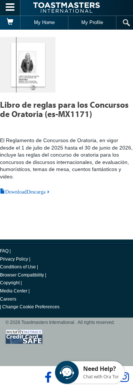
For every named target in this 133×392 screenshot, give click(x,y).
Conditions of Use (18, 266)
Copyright (10, 282)
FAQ (4, 251)
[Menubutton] (10, 8)
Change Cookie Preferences (30, 306)
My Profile (92, 22)
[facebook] (47, 377)
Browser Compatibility (22, 275)
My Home (44, 22)
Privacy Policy (14, 259)
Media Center (13, 291)
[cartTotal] (10, 23)
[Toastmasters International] (66, 7)
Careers (8, 299)
